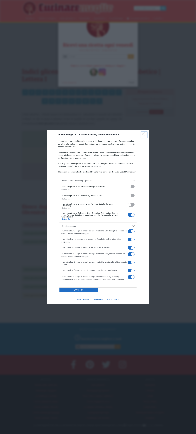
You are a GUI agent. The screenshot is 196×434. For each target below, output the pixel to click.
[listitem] (98, 180)
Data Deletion (83, 299)
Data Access (98, 299)
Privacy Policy (113, 299)
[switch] (131, 186)
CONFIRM (79, 290)
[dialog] (98, 217)
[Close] (144, 134)
